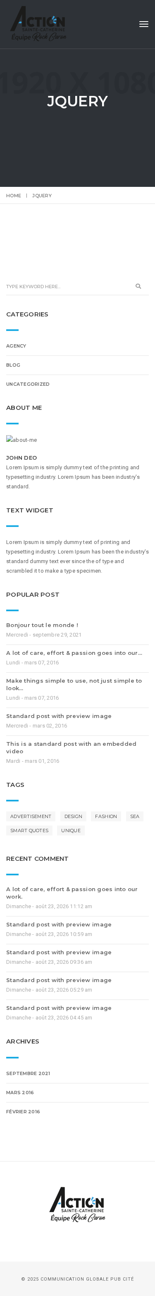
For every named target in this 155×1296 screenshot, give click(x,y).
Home (13, 195)
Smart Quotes (29, 830)
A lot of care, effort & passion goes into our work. (72, 893)
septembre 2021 (28, 1073)
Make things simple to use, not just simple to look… (74, 684)
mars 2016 (20, 1092)
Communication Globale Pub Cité (87, 1279)
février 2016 (23, 1112)
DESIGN (73, 816)
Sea (135, 816)
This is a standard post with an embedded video (71, 747)
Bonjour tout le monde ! (42, 625)
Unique (71, 830)
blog (13, 365)
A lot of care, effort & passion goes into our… (74, 652)
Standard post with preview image (59, 716)
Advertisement (30, 816)
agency (16, 346)
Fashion (106, 816)
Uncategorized (28, 384)
